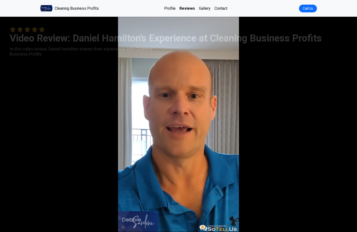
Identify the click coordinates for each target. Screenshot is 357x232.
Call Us (308, 8)
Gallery (205, 8)
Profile (170, 8)
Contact (220, 8)
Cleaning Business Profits (77, 8)
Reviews (187, 8)
